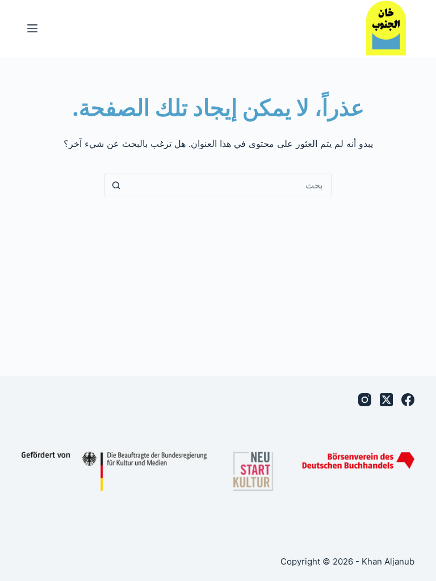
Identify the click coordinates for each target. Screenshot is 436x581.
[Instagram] (364, 399)
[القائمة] (32, 28)
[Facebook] (407, 399)
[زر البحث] (115, 185)
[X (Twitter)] (386, 399)
